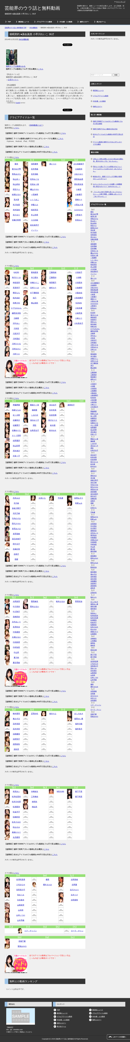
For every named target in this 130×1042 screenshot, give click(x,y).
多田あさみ (16, 529)
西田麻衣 (34, 601)
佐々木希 (16, 415)
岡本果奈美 (78, 184)
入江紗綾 (34, 220)
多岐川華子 (16, 508)
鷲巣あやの (22, 946)
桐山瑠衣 (34, 303)
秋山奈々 (16, 179)
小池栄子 (78, 272)
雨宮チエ (16, 189)
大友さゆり (78, 174)
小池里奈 (78, 283)
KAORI (16, 272)
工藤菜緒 (52, 272)
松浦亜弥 (16, 807)
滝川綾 (16, 503)
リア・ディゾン (30, 931)
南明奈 (34, 802)
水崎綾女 (34, 791)
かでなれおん (16, 308)
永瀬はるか (16, 637)
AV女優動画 (23, 39)
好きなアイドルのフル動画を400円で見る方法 (108, 135)
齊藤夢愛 (16, 405)
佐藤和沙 (16, 420)
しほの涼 (34, 415)
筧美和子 (16, 288)
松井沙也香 (16, 802)
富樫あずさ (78, 498)
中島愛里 (16, 632)
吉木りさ (74, 895)
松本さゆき (16, 822)
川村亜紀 (16, 339)
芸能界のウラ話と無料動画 (32, 8)
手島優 (60, 498)
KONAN (79, 303)
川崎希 (16, 318)
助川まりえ (52, 420)
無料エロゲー (84, 22)
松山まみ (16, 827)
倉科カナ (52, 288)
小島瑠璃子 (78, 298)
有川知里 (16, 205)
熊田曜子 (52, 283)
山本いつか (20, 915)
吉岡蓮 (74, 885)
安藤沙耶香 (16, 220)
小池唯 (78, 277)
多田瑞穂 (16, 534)
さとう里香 (16, 435)
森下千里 (78, 791)
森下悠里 (78, 797)
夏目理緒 (16, 663)
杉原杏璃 (52, 415)
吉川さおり (74, 890)
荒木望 (16, 200)
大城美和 (78, 169)
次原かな (42, 498)
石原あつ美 (34, 184)
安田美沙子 (20, 890)
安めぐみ (20, 895)
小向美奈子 (78, 323)
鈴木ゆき (52, 430)
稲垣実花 (34, 210)
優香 (47, 879)
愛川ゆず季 (16, 169)
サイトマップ (120, 2)
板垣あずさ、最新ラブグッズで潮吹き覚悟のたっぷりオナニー (107, 178)
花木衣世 (16, 729)
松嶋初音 (16, 817)
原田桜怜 (16, 744)
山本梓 (20, 910)
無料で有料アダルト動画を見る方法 (105, 129)
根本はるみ (60, 601)
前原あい (16, 791)
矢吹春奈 (20, 900)
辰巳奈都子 (16, 539)
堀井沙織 (78, 724)
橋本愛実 (16, 714)
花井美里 (16, 724)
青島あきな (16, 174)
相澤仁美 (94, 216)
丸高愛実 (16, 837)
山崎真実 (20, 905)
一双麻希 (34, 194)
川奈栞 (16, 328)
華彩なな (16, 293)
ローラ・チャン (77, 931)
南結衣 (34, 807)
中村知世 (16, 647)
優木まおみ (47, 885)
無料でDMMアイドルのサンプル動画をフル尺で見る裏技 (108, 122)
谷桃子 (16, 554)
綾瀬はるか (16, 194)
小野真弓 (78, 215)
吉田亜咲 (74, 900)
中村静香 (16, 642)
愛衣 (16, 164)
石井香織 (34, 169)
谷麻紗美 (16, 549)
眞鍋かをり (16, 832)
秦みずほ (16, 719)
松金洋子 (16, 812)
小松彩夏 (78, 308)
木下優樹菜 (34, 293)
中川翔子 (16, 612)
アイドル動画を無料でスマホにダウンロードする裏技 (107, 143)
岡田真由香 (78, 179)
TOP (9, 22)
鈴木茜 (52, 425)
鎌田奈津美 (16, 313)
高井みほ (16, 498)
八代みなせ (20, 885)
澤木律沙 (16, 451)
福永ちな (52, 714)
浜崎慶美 (16, 734)
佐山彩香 (16, 446)
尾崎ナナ (78, 200)
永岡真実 (16, 601)
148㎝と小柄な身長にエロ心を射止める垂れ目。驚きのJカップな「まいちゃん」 (108, 160)
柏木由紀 (16, 298)
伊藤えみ (34, 205)
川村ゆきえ (16, 349)
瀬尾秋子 (71, 405)
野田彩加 (78, 601)
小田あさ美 (78, 205)
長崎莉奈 (16, 617)
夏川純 (16, 657)
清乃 (34, 298)
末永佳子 (52, 405)
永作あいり (16, 622)
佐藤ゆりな (16, 430)
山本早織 (20, 920)
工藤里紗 (52, 277)
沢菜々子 (16, 456)
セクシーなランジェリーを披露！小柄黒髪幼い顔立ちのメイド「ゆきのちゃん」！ (107, 185)
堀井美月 (78, 729)
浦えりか (52, 164)
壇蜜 (16, 559)
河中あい (16, 323)
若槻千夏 (22, 941)
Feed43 (17, 102)
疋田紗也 (34, 714)
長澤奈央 (16, 627)
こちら (40, 69)
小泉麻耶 (78, 288)
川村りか (16, 354)
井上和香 (34, 215)
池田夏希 (34, 164)
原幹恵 (16, 749)
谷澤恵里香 (20, 879)
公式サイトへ (13, 80)
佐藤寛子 (16, 425)
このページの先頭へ (119, 1037)
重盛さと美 (34, 405)
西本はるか (34, 606)
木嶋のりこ (34, 283)
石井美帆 (34, 174)
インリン (34, 230)
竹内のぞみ (16, 518)
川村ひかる (16, 344)
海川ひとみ (16, 277)
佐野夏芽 (16, 441)
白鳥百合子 (34, 430)
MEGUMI (60, 791)
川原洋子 (16, 334)
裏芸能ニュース (23, 22)
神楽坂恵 (16, 283)
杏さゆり (16, 215)
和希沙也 (16, 303)
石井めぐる (34, 179)
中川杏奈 (16, 606)
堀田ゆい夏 (78, 719)
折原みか (78, 220)
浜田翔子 (16, 739)
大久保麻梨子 (78, 164)
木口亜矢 (34, 277)
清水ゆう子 (34, 420)
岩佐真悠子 (34, 225)
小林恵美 (78, 313)
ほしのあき (78, 714)
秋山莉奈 (16, 184)
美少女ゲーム (101, 22)
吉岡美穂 (74, 879)
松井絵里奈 (16, 797)
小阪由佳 (78, 293)
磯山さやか (34, 189)
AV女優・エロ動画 (66, 22)
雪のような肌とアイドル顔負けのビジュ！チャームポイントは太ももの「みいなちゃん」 (107, 169)
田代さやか (16, 524)
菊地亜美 (34, 272)
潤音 (34, 425)
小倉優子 (78, 194)
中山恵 (16, 652)
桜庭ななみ (16, 410)
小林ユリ (78, 318)
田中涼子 (16, 544)
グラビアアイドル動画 (44, 22)
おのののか (78, 210)
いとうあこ (34, 200)
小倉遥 (78, 189)
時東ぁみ (78, 503)
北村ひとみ (34, 288)
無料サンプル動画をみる (16, 66)
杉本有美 (52, 410)
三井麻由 (34, 797)
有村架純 (16, 210)
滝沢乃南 (16, 513)
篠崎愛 (34, 410)
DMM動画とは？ (36, 125)
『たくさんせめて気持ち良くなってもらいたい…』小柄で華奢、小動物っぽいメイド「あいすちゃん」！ (107, 194)
